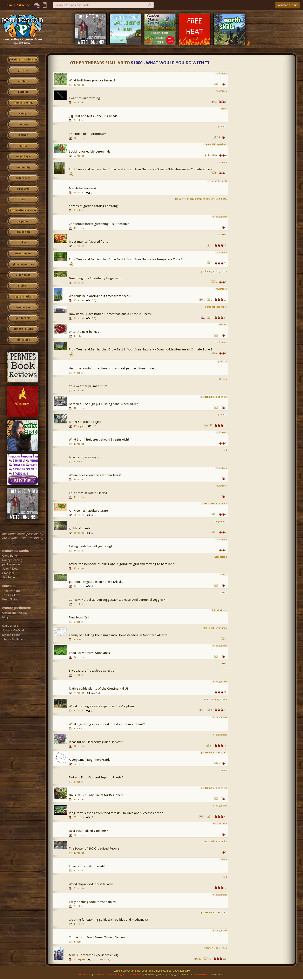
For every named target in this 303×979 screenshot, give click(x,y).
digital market (23, 296)
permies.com (23, 307)
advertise (99, 974)
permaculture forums (23, 59)
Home (9, 5)
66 (102, 959)
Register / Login (287, 5)
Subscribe (23, 5)
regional (23, 221)
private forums (23, 328)
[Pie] (37, 5)
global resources (23, 264)
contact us (84, 974)
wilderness (23, 178)
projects (23, 285)
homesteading (23, 102)
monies (23, 124)
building (23, 91)
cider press (23, 275)
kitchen (23, 135)
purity (23, 145)
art (23, 199)
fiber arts (23, 188)
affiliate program (117, 974)
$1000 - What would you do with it (170, 62)
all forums (23, 339)
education (23, 231)
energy (23, 113)
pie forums (23, 318)
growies (23, 70)
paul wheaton (200, 974)
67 (105, 959)
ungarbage (23, 156)
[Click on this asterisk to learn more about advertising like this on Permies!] (249, 43)
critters (23, 81)
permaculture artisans (23, 210)
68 (108, 959)
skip (23, 242)
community (23, 167)
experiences (23, 253)
